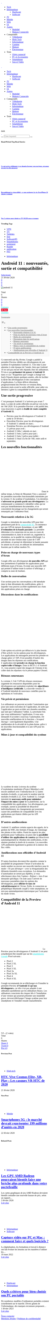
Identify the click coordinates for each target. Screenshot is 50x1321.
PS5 (8, 251)
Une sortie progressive (17, 327)
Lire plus (5, 1203)
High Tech (17, 39)
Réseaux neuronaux (21, 341)
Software (16, 14)
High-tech (11, 1071)
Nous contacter (7, 1316)
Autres (9, 27)
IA (8, 24)
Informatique (12, 9)
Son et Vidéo (18, 62)
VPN (9, 229)
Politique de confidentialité (29, 1318)
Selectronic (6, 275)
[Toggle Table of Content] (3, 323)
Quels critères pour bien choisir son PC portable (23, 1293)
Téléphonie (17, 37)
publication (11, 249)
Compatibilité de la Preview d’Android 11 (26, 352)
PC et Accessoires (20, 57)
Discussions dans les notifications (26, 339)
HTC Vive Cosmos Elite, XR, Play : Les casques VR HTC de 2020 (23, 1080)
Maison (15, 47)
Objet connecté (18, 54)
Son (8, 236)
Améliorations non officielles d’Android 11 (30, 350)
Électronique (17, 49)
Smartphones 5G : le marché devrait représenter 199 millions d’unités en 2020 (24, 1123)
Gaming (15, 44)
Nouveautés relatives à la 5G (24, 332)
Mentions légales (8, 1318)
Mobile (10, 19)
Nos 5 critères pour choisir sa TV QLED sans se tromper (20, 218)
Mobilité (16, 29)
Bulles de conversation (22, 337)
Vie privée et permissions (23, 344)
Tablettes (10, 234)
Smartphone (17, 59)
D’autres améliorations (22, 348)
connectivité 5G (27, 524)
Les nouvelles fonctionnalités (20, 330)
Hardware (16, 12)
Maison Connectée (20, 32)
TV (8, 231)
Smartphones (12, 241)
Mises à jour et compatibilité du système (29, 346)
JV (8, 17)
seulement (11, 244)
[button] (3, 131)
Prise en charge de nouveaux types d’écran (30, 335)
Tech (9, 7)
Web (9, 22)
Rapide (10, 246)
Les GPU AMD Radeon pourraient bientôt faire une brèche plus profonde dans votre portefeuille (24, 1181)
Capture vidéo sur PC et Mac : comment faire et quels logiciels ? (24, 1239)
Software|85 (12, 239)
